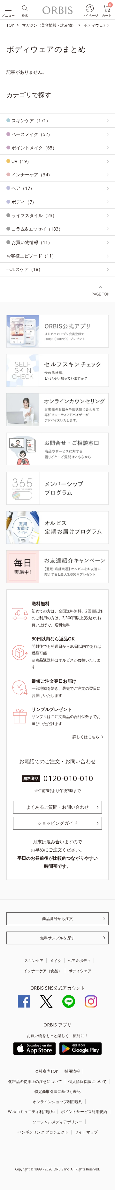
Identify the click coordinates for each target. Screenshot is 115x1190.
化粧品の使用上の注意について (35, 1081)
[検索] (24, 7)
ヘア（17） (23, 188)
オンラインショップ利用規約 (57, 1101)
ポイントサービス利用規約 (84, 1111)
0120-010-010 (68, 778)
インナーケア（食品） (43, 971)
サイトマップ (86, 1132)
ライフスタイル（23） (34, 215)
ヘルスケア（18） (24, 269)
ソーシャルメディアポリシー (57, 1122)
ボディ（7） (24, 202)
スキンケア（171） (31, 120)
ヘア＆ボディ (79, 960)
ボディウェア (79, 971)
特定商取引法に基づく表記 (57, 1091)
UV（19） (21, 161)
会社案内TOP (46, 1071)
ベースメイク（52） (32, 134)
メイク (55, 960)
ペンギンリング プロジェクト (43, 1132)
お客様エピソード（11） (31, 256)
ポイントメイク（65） (34, 148)
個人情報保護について (87, 1081)
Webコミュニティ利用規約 (31, 1111)
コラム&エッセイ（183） (37, 229)
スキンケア (33, 960)
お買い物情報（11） (32, 242)
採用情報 (72, 1071)
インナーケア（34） (32, 175)
